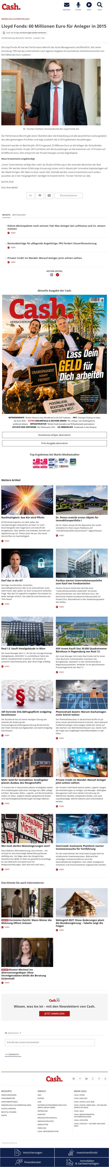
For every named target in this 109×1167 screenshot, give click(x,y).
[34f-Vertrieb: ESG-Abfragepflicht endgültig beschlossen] (27, 694)
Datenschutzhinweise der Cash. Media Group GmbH (52, 1106)
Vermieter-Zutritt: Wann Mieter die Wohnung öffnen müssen (26, 921)
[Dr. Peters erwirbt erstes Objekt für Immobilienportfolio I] (82, 500)
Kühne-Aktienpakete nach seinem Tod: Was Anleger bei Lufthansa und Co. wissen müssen (56, 227)
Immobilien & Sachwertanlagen (16, 1105)
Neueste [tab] (6, 215)
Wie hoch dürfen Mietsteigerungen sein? (25, 845)
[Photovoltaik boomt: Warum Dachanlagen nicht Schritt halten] (82, 694)
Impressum (43, 1111)
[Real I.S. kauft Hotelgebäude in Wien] (27, 631)
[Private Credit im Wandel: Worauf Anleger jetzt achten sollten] (82, 762)
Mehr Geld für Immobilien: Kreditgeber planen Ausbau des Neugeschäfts (24, 781)
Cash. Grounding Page (48, 1131)
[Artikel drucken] (40, 195)
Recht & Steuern (8, 1112)
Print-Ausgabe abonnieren (54, 443)
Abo (39, 1095)
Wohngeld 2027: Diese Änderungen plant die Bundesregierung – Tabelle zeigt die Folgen (80, 923)
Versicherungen (8, 1095)
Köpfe (4, 1115)
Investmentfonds (9, 1102)
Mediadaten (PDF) (46, 1121)
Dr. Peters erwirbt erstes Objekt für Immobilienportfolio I (77, 519)
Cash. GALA (79, 1111)
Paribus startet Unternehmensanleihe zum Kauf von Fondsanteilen (79, 582)
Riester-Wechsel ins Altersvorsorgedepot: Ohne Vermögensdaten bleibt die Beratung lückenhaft (23, 974)
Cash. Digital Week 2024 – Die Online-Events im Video (90, 1106)
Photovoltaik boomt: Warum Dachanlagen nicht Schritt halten (81, 713)
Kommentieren (68, 195)
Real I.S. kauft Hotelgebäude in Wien (23, 648)
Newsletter (43, 1124)
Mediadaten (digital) (47, 1118)
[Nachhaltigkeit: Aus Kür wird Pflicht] (27, 500)
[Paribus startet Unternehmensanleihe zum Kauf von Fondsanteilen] (82, 563)
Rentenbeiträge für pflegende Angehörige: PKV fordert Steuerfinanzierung (52, 243)
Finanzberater (8, 1098)
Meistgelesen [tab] (19, 215)
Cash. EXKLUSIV (80, 1098)
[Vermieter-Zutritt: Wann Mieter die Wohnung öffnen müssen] (27, 902)
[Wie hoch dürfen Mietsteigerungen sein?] (27, 828)
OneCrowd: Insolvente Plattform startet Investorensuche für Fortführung (80, 847)
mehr (13, 232)
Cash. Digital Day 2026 (84, 1102)
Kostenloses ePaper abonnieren (54, 435)
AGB (39, 1102)
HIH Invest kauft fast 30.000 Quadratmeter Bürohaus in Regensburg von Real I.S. (81, 650)
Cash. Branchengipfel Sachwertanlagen (84, 1115)
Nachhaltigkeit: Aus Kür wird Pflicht (22, 517)
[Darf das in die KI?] (27, 563)
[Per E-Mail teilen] (49, 195)
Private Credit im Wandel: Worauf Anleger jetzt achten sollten (44, 258)
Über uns (42, 1128)
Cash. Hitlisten (81, 1120)
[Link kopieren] (30, 195)
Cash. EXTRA (79, 1095)
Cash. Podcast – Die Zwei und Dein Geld (89, 1124)
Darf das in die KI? (12, 580)
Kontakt (41, 1114)
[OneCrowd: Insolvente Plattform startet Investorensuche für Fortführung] (82, 828)
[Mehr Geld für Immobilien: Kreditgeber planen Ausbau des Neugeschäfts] (27, 762)
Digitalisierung (8, 1108)
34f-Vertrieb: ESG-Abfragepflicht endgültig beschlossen (26, 713)
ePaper (41, 1098)
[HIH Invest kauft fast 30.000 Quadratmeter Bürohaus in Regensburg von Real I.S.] (82, 631)
